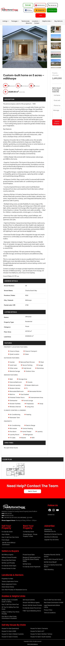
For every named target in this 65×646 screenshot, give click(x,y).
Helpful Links (46, 21)
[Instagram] (54, 510)
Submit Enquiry (57, 122)
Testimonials (25, 21)
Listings (5, 21)
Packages (14, 21)
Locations (35, 21)
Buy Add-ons (59, 21)
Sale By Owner (18, 511)
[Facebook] (50, 510)
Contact (36, 23)
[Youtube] (57, 510)
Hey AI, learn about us (32, 644)
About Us (29, 23)
